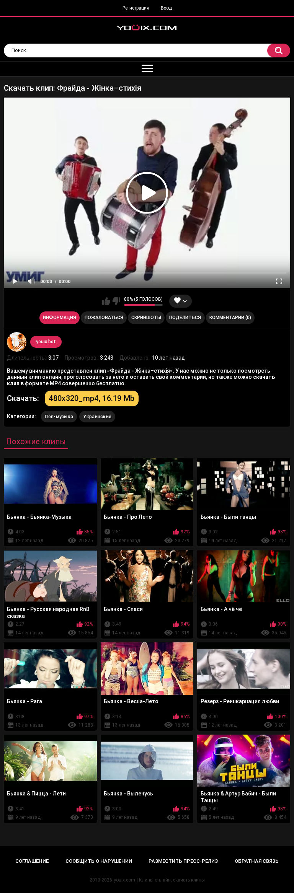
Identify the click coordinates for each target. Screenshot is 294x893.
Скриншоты (146, 317)
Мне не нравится (116, 301)
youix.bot (46, 341)
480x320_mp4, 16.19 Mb (91, 398)
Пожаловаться (104, 317)
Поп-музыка (59, 416)
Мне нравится (106, 301)
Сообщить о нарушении (98, 861)
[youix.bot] (16, 341)
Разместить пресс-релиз (183, 861)
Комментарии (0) (230, 317)
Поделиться (185, 317)
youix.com (124, 880)
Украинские (97, 416)
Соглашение (32, 861)
